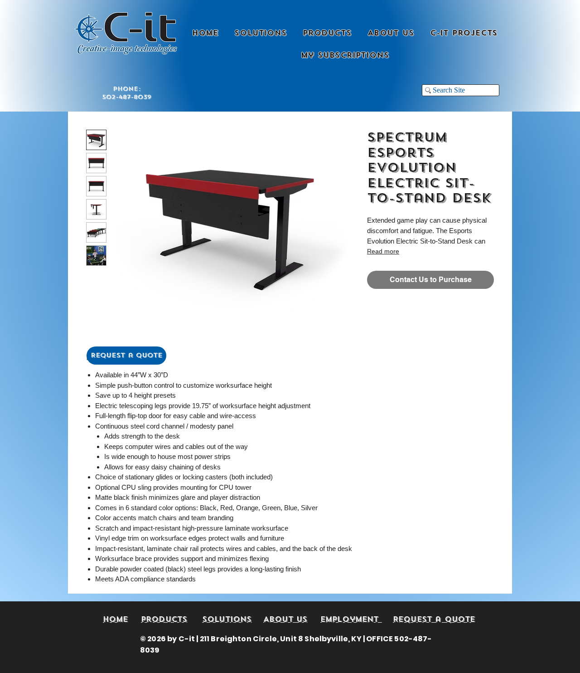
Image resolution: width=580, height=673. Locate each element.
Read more (383, 251)
